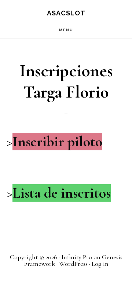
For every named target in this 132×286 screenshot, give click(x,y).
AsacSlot (66, 13)
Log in (100, 264)
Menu (66, 30)
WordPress (73, 264)
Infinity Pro (76, 257)
